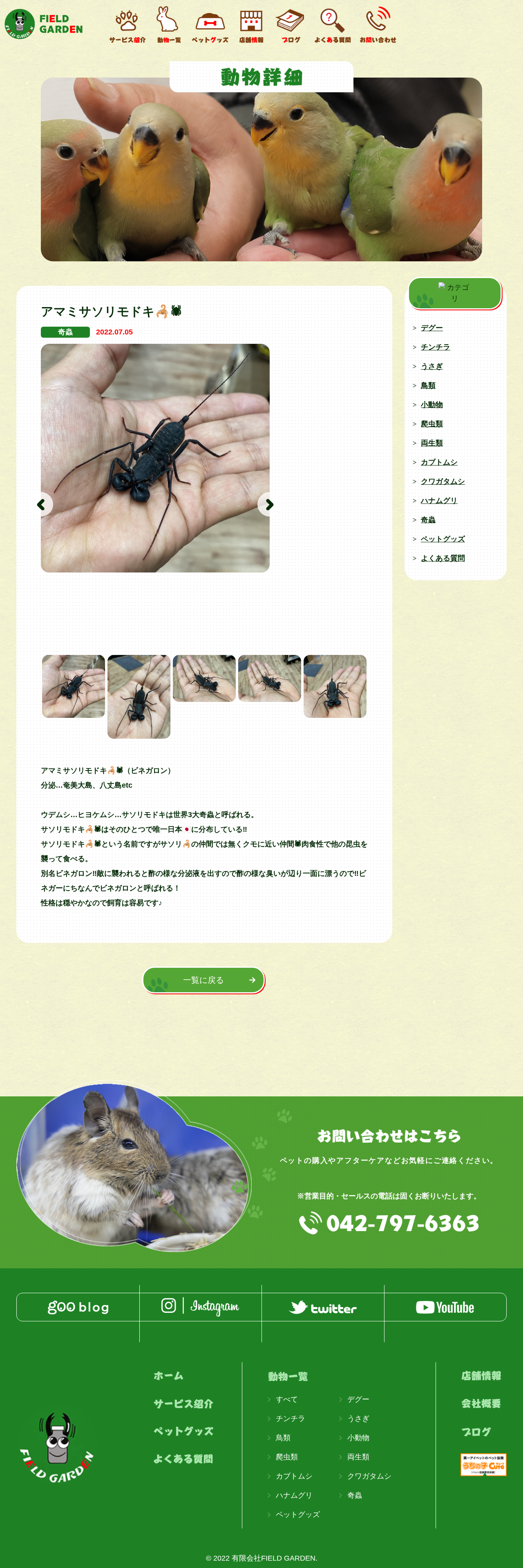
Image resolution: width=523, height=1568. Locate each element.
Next (269, 504)
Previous (41, 504)
